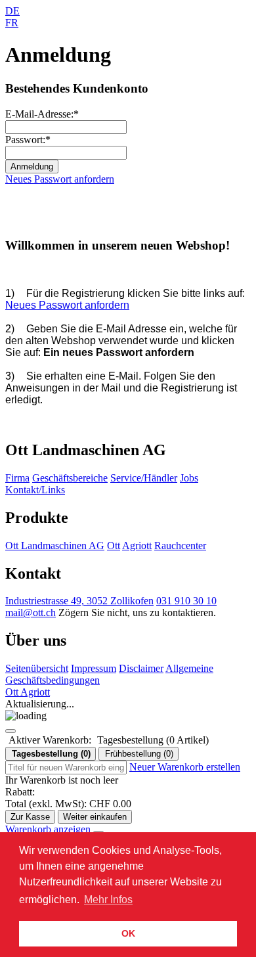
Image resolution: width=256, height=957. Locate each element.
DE (12, 10)
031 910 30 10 (186, 600)
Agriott (137, 545)
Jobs (189, 477)
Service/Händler (143, 477)
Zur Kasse (30, 817)
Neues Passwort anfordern (59, 179)
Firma (17, 477)
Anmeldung (32, 166)
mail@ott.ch (30, 612)
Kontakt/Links (35, 489)
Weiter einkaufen (95, 817)
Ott (113, 545)
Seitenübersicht (36, 668)
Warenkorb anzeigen (49, 829)
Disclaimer (141, 668)
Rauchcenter (180, 545)
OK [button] (128, 933)
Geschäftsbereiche (70, 477)
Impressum (93, 668)
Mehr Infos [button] (108, 899)
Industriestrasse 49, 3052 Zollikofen (79, 600)
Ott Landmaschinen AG (54, 545)
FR (11, 22)
